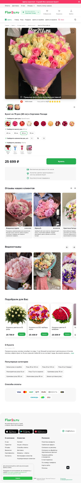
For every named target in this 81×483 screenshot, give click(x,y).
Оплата (7, 6)
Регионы (44, 468)
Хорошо (18, 478)
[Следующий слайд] (74, 107)
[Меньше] (31, 138)
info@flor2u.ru (69, 431)
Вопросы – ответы (23, 453)
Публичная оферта (48, 444)
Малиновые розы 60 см (34, 376)
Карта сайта (46, 465)
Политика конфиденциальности (66, 479)
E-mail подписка (47, 460)
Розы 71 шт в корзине (36, 371)
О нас (23, 6)
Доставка (15, 6)
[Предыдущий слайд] (6, 107)
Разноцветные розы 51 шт (15, 371)
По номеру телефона (49, 462)
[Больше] (44, 138)
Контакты (8, 456)
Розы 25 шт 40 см (32, 367)
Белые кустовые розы (54, 376)
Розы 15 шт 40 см (48, 367)
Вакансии (8, 450)
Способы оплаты (22, 447)
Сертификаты (9, 453)
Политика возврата (48, 442)
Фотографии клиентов (24, 456)
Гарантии (8, 444)
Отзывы (31, 6)
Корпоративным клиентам (26, 458)
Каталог (20, 442)
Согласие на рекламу (49, 447)
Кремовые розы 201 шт (14, 376)
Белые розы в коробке (14, 367)
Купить (61, 161)
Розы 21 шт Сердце (64, 367)
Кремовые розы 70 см (55, 371)
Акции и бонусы (22, 444)
